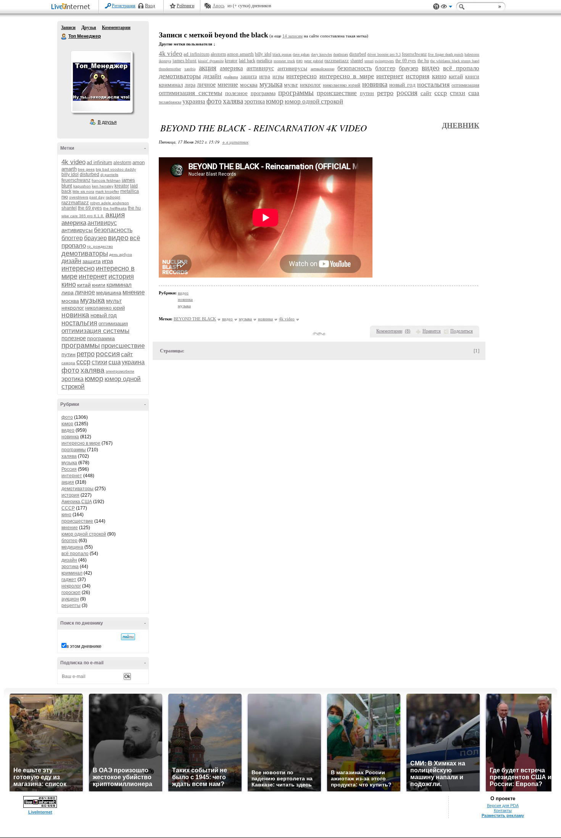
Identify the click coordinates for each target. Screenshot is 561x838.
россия (108, 354)
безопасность (113, 230)
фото (70, 370)
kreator (121, 186)
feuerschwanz (75, 180)
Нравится (431, 331)
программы (80, 345)
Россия (69, 469)
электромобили (120, 371)
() (407, 331)
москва (70, 301)
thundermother (170, 69)
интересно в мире (80, 443)
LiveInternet (72, 7)
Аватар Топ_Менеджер (101, 81)
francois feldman (106, 180)
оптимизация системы (95, 330)
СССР (68, 508)
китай (84, 285)
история (121, 276)
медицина (108, 292)
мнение (134, 292)
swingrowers (384, 61)
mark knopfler (107, 191)
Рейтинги (185, 5)
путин (68, 354)
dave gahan (301, 54)
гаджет (68, 579)
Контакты (503, 810)
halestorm (471, 54)
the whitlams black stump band (454, 61)
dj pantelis (109, 175)
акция (115, 215)
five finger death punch (445, 54)
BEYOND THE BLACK (195, 318)
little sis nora (83, 191)
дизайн (71, 261)
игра (107, 261)
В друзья (107, 122)
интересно (78, 268)
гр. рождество (100, 246)
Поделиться (461, 331)
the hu (134, 208)
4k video (73, 162)
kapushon (82, 186)
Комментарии (116, 27)
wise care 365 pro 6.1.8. (82, 216)
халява (93, 370)
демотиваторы (84, 253)
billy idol (70, 174)
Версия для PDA (503, 805)
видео (118, 238)
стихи (99, 362)
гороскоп (71, 592)
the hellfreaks (115, 208)
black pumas (282, 54)
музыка (92, 300)
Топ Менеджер (64, 37)
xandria (189, 69)
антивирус (102, 223)
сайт (127, 354)
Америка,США (76, 501)
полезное (73, 338)
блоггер (72, 238)
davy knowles (321, 54)
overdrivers (78, 197)
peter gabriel (313, 61)
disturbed (89, 174)
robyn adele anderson (109, 203)
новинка (75, 315)
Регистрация (123, 5)
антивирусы (77, 230)
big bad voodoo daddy (116, 169)
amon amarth (240, 54)
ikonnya (165, 61)
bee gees (86, 169)
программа (101, 338)
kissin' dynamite (211, 61)
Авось (218, 5)
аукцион (70, 599)
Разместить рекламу (503, 815)
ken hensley (102, 186)
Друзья (88, 27)
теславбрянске (170, 102)
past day (97, 197)
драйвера (231, 77)
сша (114, 362)
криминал (119, 284)
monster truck (284, 61)
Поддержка (436, 6)
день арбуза (120, 254)
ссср (83, 362)
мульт (114, 300)
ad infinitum (99, 162)
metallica (129, 191)
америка (73, 222)
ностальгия (79, 323)
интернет (93, 276)
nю (64, 197)
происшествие (123, 345)
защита (91, 261)
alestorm (122, 162)
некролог (72, 308)
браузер (95, 238)
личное (85, 292)
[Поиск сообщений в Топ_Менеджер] (128, 636)
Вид (446, 8)
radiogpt (113, 197)
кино (68, 284)
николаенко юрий (105, 308)
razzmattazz (75, 202)
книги (98, 285)
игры (278, 76)
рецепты (71, 605)
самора (68, 363)
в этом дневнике (84, 646)
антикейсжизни (322, 69)
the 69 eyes (90, 208)
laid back (247, 60)
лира (67, 292)
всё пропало (75, 553)
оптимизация (113, 323)
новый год (103, 315)
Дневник (460, 125)
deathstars (340, 54)
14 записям (292, 36)
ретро (86, 354)
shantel (69, 208)
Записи (68, 27)
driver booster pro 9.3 (384, 54)
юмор (94, 379)
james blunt (184, 60)
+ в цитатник (235, 142)
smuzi (369, 61)
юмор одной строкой (83, 534)
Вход (150, 5)
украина (133, 362)
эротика (72, 379)
